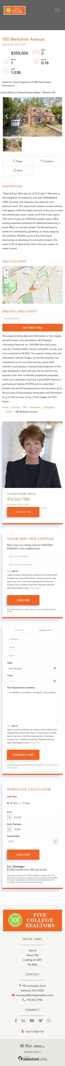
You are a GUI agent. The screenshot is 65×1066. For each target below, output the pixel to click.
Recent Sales (23, 504)
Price (9, 812)
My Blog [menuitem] (32, 964)
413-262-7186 (18, 499)
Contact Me (23, 512)
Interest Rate (13, 836)
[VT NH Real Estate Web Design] (32, 1058)
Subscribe (23, 600)
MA (25, 407)
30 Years (14, 803)
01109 (9, 411)
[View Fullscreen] (6, 281)
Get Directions (32, 327)
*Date (9, 663)
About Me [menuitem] (32, 955)
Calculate (23, 854)
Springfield (49, 407)
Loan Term (12, 796)
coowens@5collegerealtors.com (34, 995)
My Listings (11, 504)
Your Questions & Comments (21, 687)
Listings (16, 407)
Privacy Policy (35, 588)
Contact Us (19, 630)
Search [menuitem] (32, 950)
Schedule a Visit (45, 630)
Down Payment (14, 824)
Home (5, 407)
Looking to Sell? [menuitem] (32, 959)
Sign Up (39, 1031)
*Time (9, 675)
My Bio (43, 508)
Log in (29, 1031)
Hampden (35, 407)
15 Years (26, 803)
